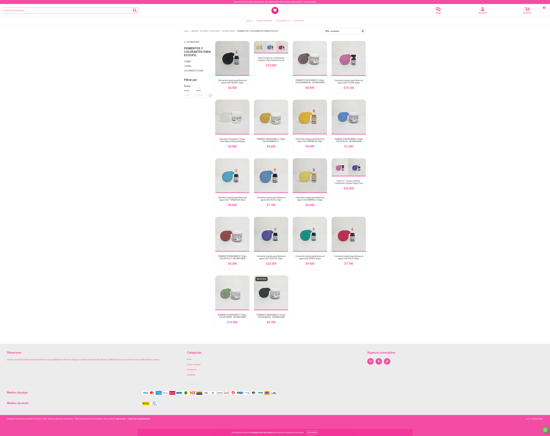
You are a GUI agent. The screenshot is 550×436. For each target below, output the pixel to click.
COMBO (187, 61)
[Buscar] (135, 10)
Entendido (312, 432)
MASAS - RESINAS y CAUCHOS (205, 31)
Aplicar (210, 95)
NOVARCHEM (228, 31)
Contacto (299, 20)
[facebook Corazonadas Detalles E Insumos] (8, 2)
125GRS (187, 66)
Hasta (198, 91)
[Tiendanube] (534, 419)
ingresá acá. (121, 419)
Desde (186, 91)
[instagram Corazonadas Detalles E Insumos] (4, 2)
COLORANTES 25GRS (194, 71)
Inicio (249, 20)
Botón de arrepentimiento (139, 419)
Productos (282, 20)
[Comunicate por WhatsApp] (545, 430)
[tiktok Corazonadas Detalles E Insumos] (12, 2)
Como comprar (264, 20)
